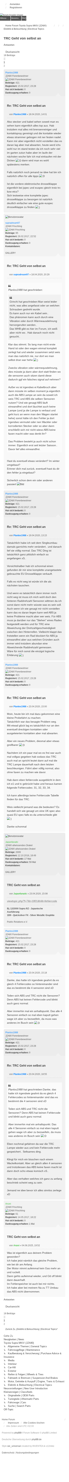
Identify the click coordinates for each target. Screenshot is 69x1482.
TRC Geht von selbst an (22, 38)
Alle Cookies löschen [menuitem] (34, 1423)
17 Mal (27, 859)
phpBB (17, 1432)
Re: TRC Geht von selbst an (26, 105)
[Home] (34, 14)
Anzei (8, 1203)
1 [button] (4, 62)
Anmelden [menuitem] (15, 4)
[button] (4, 59)
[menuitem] (5, 18)
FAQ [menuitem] (24, 18)
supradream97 (12, 223)
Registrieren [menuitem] (16, 7)
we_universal (14, 1446)
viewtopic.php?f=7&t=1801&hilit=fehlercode (32, 901)
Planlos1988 (11, 72)
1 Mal (32, 1224)
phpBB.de (37, 1439)
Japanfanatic (11, 842)
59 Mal (32, 862)
